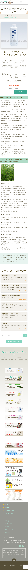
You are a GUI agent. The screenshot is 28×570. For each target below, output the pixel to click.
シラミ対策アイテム (9, 16)
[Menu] (21, 2)
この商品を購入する (20, 92)
